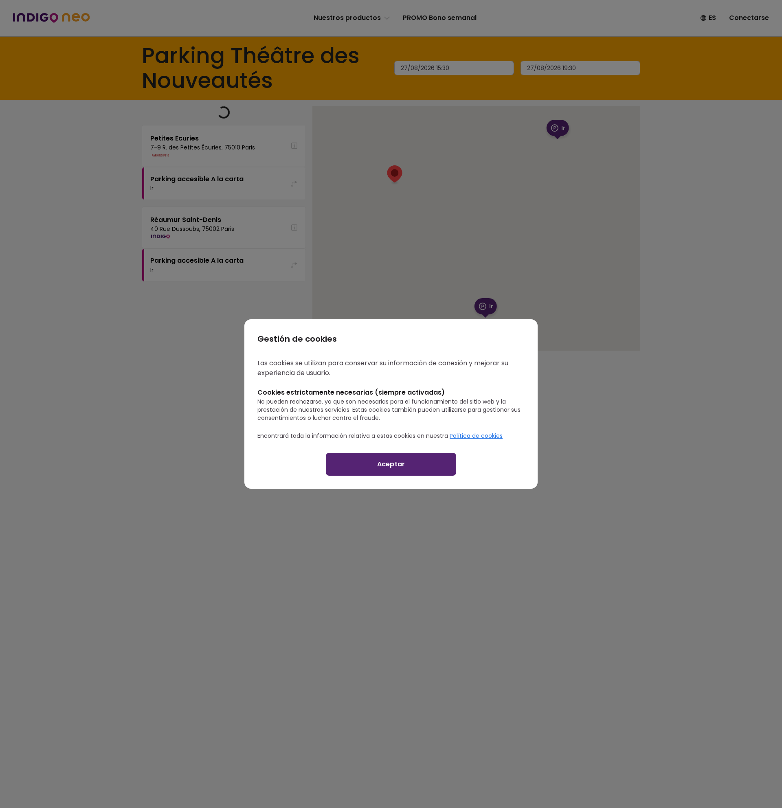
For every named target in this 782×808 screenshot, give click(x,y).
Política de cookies (476, 436)
